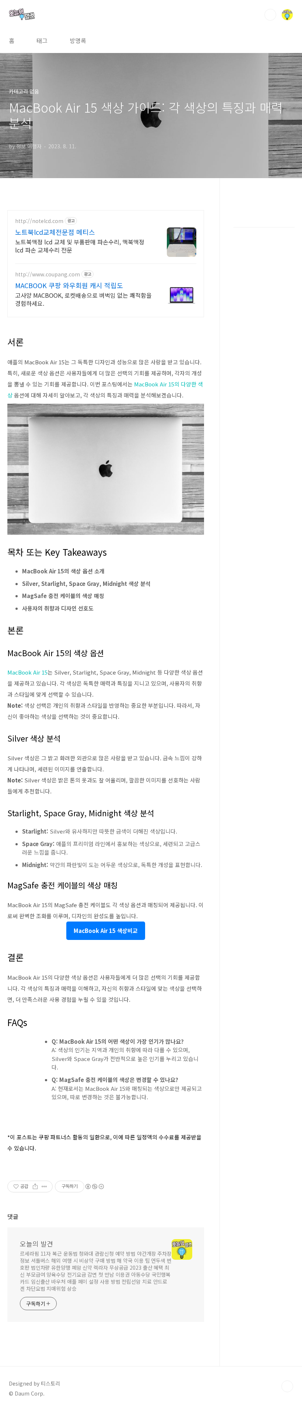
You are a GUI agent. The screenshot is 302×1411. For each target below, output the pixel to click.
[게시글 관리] (44, 1186)
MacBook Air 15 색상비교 (106, 930)
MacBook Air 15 (27, 672)
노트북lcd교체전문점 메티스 (55, 231)
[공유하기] (35, 1186)
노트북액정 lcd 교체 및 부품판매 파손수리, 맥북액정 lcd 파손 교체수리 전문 (79, 245)
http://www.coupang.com (47, 274)
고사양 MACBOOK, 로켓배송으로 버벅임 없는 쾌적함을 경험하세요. (83, 299)
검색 (270, 14)
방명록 (78, 40)
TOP (287, 1386)
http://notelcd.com (39, 221)
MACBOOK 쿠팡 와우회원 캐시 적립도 (69, 285)
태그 (42, 40)
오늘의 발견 (36, 1243)
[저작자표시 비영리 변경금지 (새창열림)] (94, 1186)
